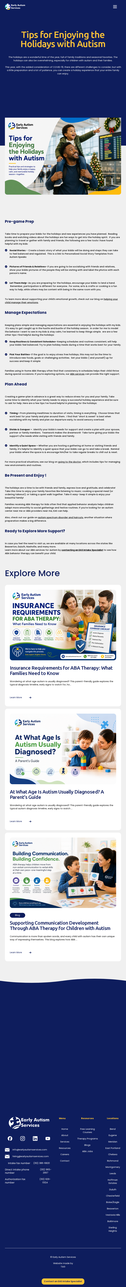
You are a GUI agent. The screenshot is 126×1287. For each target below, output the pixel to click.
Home (64, 1129)
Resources (65, 1148)
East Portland (112, 1148)
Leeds (113, 1173)
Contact (64, 1160)
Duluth (112, 1189)
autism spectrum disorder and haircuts (60, 517)
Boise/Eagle (112, 1202)
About (64, 1135)
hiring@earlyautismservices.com (31, 1156)
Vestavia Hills (113, 1214)
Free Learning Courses (87, 1131)
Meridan (112, 1141)
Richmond (112, 1160)
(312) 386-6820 (41, 1163)
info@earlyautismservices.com (30, 1149)
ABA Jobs (87, 1151)
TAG (63, 1266)
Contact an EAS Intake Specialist (63, 1281)
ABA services (77, 374)
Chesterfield (113, 1195)
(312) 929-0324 (45, 1181)
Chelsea (112, 1154)
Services (64, 1141)
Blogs (87, 1145)
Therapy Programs (87, 1138)
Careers (64, 1154)
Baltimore (112, 1221)
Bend (113, 1129)
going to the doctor (69, 461)
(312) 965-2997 (45, 1171)
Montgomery (113, 1167)
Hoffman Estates (113, 1181)
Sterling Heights (113, 1229)
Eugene (113, 1135)
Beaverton (112, 1208)
